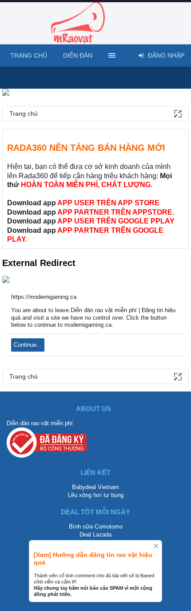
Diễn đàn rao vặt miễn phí (40, 423)
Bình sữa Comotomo (96, 526)
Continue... (28, 344)
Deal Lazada (95, 534)
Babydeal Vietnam (95, 487)
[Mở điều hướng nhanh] (177, 113)
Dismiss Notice (156, 546)
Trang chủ (28, 55)
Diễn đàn (77, 55)
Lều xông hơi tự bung (95, 495)
